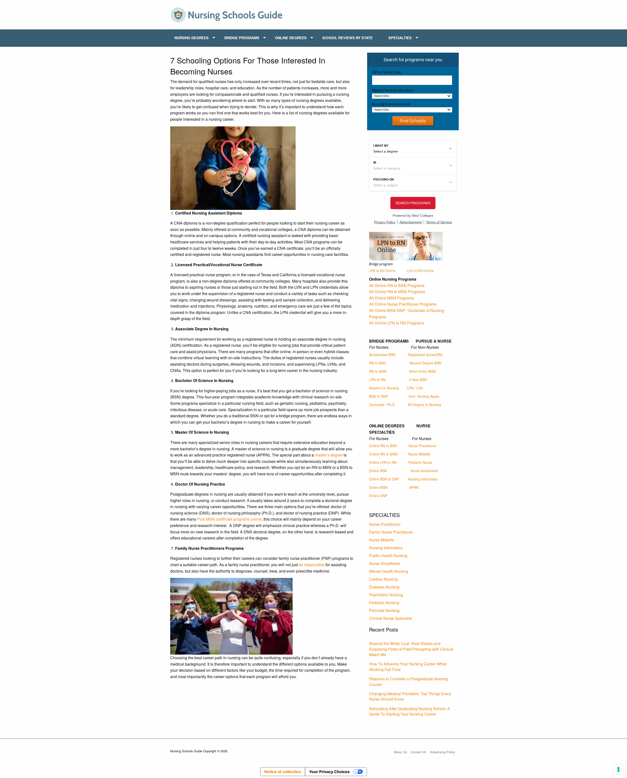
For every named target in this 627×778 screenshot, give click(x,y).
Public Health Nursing (388, 555)
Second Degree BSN (425, 362)
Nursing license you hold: (391, 104)
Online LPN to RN (383, 462)
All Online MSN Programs (391, 298)
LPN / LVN (415, 387)
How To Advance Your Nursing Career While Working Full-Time (408, 666)
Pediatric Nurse (420, 462)
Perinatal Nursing (384, 610)
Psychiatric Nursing (386, 595)
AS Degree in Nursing (424, 404)
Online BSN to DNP (384, 479)
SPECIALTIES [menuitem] (400, 37)
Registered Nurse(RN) (425, 354)
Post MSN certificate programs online (229, 519)
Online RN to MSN (383, 454)
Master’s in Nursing (384, 387)
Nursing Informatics (423, 479)
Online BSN (378, 470)
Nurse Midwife (419, 454)
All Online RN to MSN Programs (397, 291)
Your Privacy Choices (329, 771)
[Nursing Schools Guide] (229, 14)
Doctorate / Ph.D (382, 404)
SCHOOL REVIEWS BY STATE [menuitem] (347, 37)
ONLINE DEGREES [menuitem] (291, 37)
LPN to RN (377, 379)
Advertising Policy (442, 752)
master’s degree (329, 455)
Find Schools (413, 121)
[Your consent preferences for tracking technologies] (618, 769)
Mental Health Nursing (388, 571)
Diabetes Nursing (384, 587)
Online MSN (378, 487)
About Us (400, 752)
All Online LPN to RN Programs (396, 323)
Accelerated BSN (382, 354)
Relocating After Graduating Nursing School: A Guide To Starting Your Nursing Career (409, 711)
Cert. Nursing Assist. (424, 396)
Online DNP (378, 495)
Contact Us (418, 752)
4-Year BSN (418, 379)
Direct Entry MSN (422, 371)
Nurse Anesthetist (424, 470)
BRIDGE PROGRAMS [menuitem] (241, 37)
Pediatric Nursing (384, 602)
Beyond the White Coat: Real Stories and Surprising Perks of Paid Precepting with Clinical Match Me (411, 649)
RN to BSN (377, 362)
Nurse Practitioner (422, 445)
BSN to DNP (378, 396)
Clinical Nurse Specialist (390, 618)
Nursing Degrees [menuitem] (191, 37)
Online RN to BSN (383, 445)
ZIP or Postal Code (386, 72)
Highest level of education (392, 90)
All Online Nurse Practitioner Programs (402, 304)
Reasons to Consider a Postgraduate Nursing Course (408, 681)
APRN (414, 487)
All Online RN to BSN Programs (396, 285)
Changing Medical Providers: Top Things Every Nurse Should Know (410, 696)
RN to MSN (377, 371)
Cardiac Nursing (383, 579)
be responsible (312, 564)
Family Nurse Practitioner (391, 532)
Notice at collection (282, 771)
